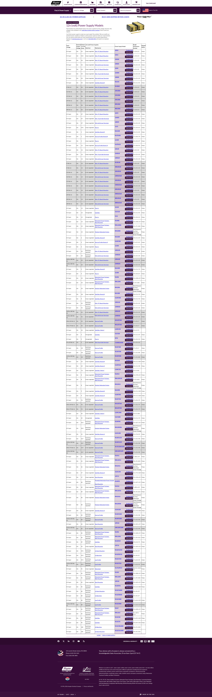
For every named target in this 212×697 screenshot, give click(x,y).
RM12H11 (117, 465)
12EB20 (117, 63)
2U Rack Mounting (100, 631)
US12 (116, 216)
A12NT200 (118, 241)
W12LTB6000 (118, 594)
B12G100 (117, 131)
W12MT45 (118, 585)
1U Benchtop (98, 555)
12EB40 (117, 77)
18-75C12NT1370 (119, 446)
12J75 (116, 126)
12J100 (117, 140)
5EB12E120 (118, 166)
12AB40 (117, 72)
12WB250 (117, 254)
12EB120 (117, 157)
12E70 (116, 113)
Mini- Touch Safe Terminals (102, 74)
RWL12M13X (118, 378)
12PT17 (117, 476)
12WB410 (117, 306)
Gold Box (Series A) (100, 299)
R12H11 (117, 455)
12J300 (117, 272)
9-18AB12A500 (119, 342)
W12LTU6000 (118, 590)
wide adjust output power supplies (90, 30)
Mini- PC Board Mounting (101, 51)
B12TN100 (118, 135)
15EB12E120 (118, 184)
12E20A (117, 59)
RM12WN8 (118, 503)
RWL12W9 (118, 576)
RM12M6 (117, 287)
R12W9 (117, 572)
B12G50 (117, 81)
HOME (99, 635)
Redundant (98, 569)
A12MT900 (118, 394)
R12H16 (117, 486)
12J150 (117, 207)
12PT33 (117, 545)
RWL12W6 (118, 536)
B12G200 (117, 236)
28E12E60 (117, 104)
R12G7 (117, 608)
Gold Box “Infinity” (99, 330)
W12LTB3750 (118, 554)
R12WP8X (117, 421)
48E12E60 (117, 108)
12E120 (117, 149)
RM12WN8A (118, 427)
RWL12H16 (118, 490)
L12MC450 (118, 329)
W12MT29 (118, 541)
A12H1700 (118, 471)
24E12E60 (117, 99)
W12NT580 (118, 351)
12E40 (116, 68)
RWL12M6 (118, 281)
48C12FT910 (118, 408)
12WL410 (117, 302)
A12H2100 (118, 509)
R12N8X (117, 220)
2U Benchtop (98, 627)
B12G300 (117, 268)
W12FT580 (118, 347)
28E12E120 (118, 198)
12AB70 (117, 117)
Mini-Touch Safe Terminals (102, 342)
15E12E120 (118, 180)
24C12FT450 (118, 320)
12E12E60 (117, 90)
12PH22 (117, 523)
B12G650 (117, 360)
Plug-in (97, 127)
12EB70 (117, 122)
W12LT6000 (118, 599)
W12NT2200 (118, 514)
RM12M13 (117, 384)
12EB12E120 (118, 175)
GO (92, 10)
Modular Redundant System (102, 232)
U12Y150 (117, 211)
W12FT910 (118, 399)
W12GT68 (117, 617)
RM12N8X (117, 230)
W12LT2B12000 (119, 626)
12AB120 (117, 153)
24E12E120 (118, 189)
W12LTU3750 (118, 549)
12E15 (116, 54)
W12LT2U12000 (119, 630)
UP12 (116, 338)
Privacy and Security (88, 686)
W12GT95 (117, 621)
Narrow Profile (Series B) (101, 136)
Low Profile (98, 560)
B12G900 (117, 390)
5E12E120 (117, 162)
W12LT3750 (118, 558)
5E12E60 (117, 86)
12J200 (117, 245)
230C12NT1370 (119, 451)
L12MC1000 (118, 412)
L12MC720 (118, 369)
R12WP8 (117, 481)
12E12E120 (118, 171)
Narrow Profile (99, 321)
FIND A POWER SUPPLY (108, 635)
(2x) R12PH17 (118, 567)
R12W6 (117, 532)
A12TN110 (118, 144)
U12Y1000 (117, 417)
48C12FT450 (118, 324)
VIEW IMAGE (129, 52)
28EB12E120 (118, 202)
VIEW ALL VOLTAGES (72, 22)
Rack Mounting (99, 477)
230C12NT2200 (119, 527)
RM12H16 (117, 496)
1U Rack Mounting (100, 551)
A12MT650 (118, 365)
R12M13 (117, 374)
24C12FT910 (118, 403)
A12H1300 (118, 433)
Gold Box (97, 212)
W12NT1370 (118, 437)
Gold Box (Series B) (100, 82)
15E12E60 (117, 95)
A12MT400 (118, 297)
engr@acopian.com (77, 39)
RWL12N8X (118, 225)
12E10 (116, 50)
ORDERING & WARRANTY (130, 641)
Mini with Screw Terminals (102, 65)
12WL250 (117, 250)
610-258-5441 (92, 39)
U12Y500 (117, 333)
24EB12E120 (118, 193)
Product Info (129, 50)
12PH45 (117, 581)
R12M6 (117, 277)
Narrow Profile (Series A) (101, 145)
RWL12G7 (117, 612)
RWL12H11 (118, 460)
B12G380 (117, 293)
